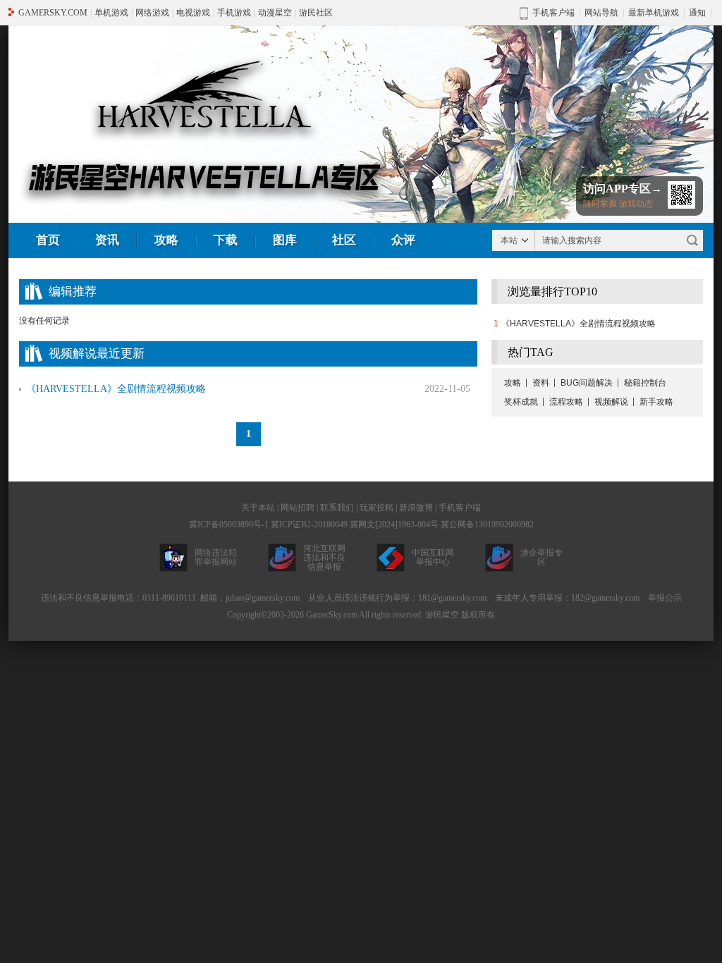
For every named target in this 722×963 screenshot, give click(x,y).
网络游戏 (152, 13)
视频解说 (611, 402)
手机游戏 (234, 13)
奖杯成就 (521, 402)
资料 (540, 383)
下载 (226, 240)
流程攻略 (566, 402)
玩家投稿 (376, 508)
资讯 (107, 240)
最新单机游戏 (653, 13)
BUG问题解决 (587, 383)
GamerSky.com (331, 615)
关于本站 (258, 508)
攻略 (166, 240)
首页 (48, 240)
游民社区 (316, 13)
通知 (697, 13)
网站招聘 (297, 508)
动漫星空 (275, 13)
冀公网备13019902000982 (487, 524)
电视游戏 (193, 13)
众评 (403, 240)
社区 (344, 240)
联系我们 (337, 508)
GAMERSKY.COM (52, 13)
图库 (285, 240)
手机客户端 (460, 508)
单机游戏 (111, 13)
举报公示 (665, 598)
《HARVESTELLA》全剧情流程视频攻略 (578, 324)
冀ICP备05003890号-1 (229, 524)
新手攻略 (656, 402)
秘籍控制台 (645, 383)
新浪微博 (416, 508)
